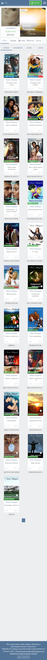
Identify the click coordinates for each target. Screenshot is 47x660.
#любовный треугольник (36, 176)
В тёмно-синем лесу (12, 336)
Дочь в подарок (11, 125)
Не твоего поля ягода (11, 84)
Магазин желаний (11, 463)
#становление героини (11, 134)
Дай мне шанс (12, 294)
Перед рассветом (35, 420)
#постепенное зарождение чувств (36, 303)
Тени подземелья (35, 336)
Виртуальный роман (35, 209)
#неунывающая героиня (36, 134)
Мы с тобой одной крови (35, 168)
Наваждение (11, 420)
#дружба (12, 345)
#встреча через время (11, 261)
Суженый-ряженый (35, 125)
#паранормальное (35, 472)
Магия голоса (12, 252)
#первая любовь (12, 303)
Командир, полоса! (12, 505)
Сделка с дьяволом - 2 (35, 379)
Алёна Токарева (29, 27)
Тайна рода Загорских (11, 168)
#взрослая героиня (11, 430)
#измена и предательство (36, 92)
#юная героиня (35, 430)
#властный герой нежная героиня (12, 388)
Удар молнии (35, 463)
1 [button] (23, 520)
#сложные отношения (35, 261)
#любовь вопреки (11, 92)
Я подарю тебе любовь (35, 84)
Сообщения (10, 28)
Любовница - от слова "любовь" (11, 210)
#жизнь (11, 514)
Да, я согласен (23, 657)
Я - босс (35, 252)
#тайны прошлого (11, 176)
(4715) (31, 41)
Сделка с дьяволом (11, 378)
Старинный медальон (35, 295)
